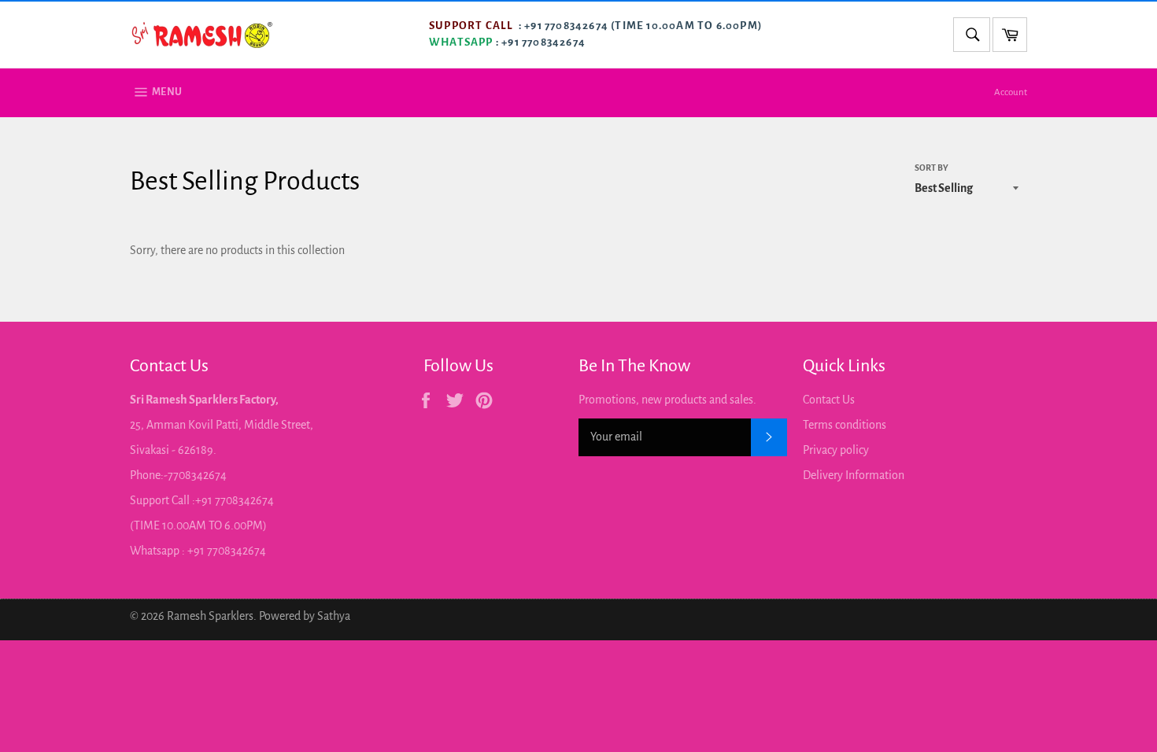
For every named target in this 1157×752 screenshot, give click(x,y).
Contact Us (829, 399)
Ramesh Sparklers (210, 616)
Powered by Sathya (304, 616)
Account (1010, 92)
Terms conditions (844, 424)
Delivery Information (853, 475)
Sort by (931, 167)
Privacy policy (836, 450)
